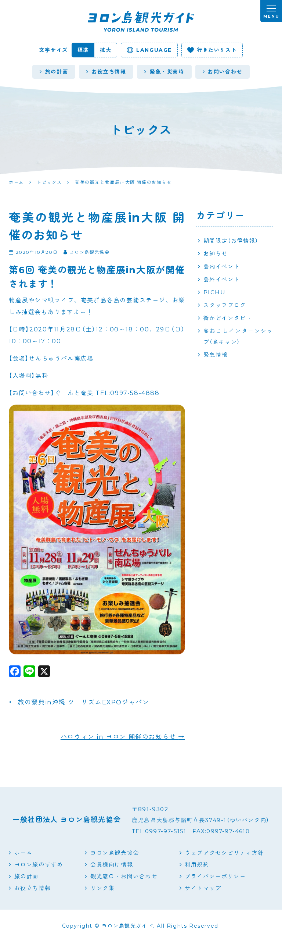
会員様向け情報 (111, 864)
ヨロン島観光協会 (114, 852)
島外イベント (221, 279)
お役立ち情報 (109, 71)
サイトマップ (203, 888)
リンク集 (102, 888)
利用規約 (197, 864)
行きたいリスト (217, 50)
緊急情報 (215, 354)
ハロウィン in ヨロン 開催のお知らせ (123, 736)
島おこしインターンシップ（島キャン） (238, 336)
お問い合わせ (225, 71)
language (154, 50)
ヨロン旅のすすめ (38, 864)
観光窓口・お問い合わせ (123, 876)
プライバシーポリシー (215, 876)
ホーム (23, 852)
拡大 (105, 50)
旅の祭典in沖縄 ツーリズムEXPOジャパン (79, 702)
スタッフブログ (224, 305)
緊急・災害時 (167, 71)
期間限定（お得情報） (230, 240)
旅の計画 (56, 71)
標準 (83, 50)
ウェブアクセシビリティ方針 (224, 852)
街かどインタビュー (230, 317)
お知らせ (215, 253)
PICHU (214, 292)
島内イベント (221, 266)
